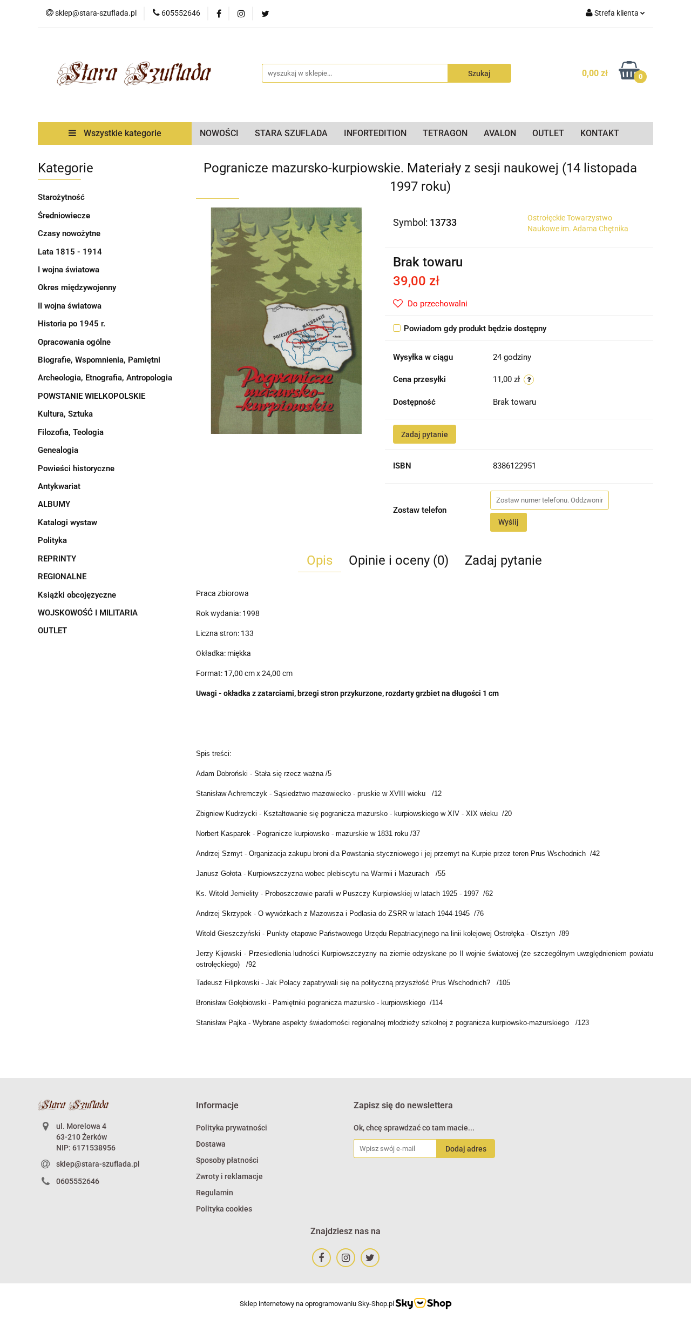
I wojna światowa (68, 270)
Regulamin (214, 1192)
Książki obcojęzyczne (77, 595)
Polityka (52, 540)
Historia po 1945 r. (71, 324)
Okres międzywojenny (77, 287)
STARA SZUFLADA (291, 133)
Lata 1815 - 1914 (70, 252)
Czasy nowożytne (69, 233)
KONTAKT (599, 133)
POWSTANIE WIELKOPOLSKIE (91, 396)
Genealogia (58, 450)
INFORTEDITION (375, 133)
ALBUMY (54, 504)
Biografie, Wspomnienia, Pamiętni (99, 360)
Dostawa (211, 1144)
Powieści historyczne (76, 468)
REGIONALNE (62, 576)
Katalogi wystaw (67, 522)
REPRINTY (57, 559)
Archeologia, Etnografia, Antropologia (105, 378)
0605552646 (77, 1181)
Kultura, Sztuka (65, 414)
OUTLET (548, 133)
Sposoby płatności (227, 1160)
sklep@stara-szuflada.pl (98, 1164)
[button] (217, 1106)
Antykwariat (59, 486)
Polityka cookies (224, 1208)
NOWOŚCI (219, 133)
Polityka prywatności (231, 1127)
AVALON (500, 133)
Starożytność (61, 197)
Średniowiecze (64, 215)
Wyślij (508, 522)
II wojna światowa (69, 306)
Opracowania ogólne (74, 342)
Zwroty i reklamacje (229, 1176)
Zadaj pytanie (424, 434)
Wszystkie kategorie (121, 133)
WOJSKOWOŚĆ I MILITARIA (88, 613)
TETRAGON (445, 133)
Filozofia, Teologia (71, 432)
